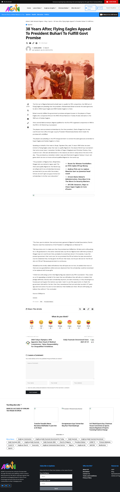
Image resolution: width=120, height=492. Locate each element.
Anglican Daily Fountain (32, 442)
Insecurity (35, 445)
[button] (33, 43)
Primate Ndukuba (104, 442)
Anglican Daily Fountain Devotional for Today (50, 439)
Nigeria (71, 445)
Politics (46, 14)
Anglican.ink (81, 445)
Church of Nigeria (65, 442)
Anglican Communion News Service (54, 445)
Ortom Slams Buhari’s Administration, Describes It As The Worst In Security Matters (77, 179)
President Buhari (48, 301)
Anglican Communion (24, 439)
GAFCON (92, 445)
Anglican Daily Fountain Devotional (92, 439)
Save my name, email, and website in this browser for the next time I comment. (48, 388)
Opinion (28, 14)
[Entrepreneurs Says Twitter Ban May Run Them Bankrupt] (74, 415)
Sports (30, 24)
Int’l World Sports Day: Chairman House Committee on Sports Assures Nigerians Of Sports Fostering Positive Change (100, 427)
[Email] (30, 43)
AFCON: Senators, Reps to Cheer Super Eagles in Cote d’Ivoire (76, 187)
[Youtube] (2, 485)
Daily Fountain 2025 (14, 442)
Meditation (102, 445)
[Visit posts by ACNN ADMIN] (28, 48)
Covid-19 (11, 445)
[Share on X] (27, 43)
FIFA (41, 301)
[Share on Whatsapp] (28, 115)
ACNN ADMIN (37, 48)
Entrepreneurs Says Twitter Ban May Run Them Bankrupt (73, 425)
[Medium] (6, 485)
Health (34, 14)
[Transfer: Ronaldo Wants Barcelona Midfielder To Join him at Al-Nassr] (46, 415)
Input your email (45, 480)
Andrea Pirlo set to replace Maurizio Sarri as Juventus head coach (77, 171)
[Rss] (9, 485)
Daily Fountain (72, 439)
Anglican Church (23, 445)
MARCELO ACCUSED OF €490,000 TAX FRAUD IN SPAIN (17, 410)
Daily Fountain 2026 (49, 442)
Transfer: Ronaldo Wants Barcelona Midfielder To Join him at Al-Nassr (45, 426)
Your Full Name (44, 473)
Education (40, 14)
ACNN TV (92, 442)
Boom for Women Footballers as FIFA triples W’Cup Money (78, 164)
